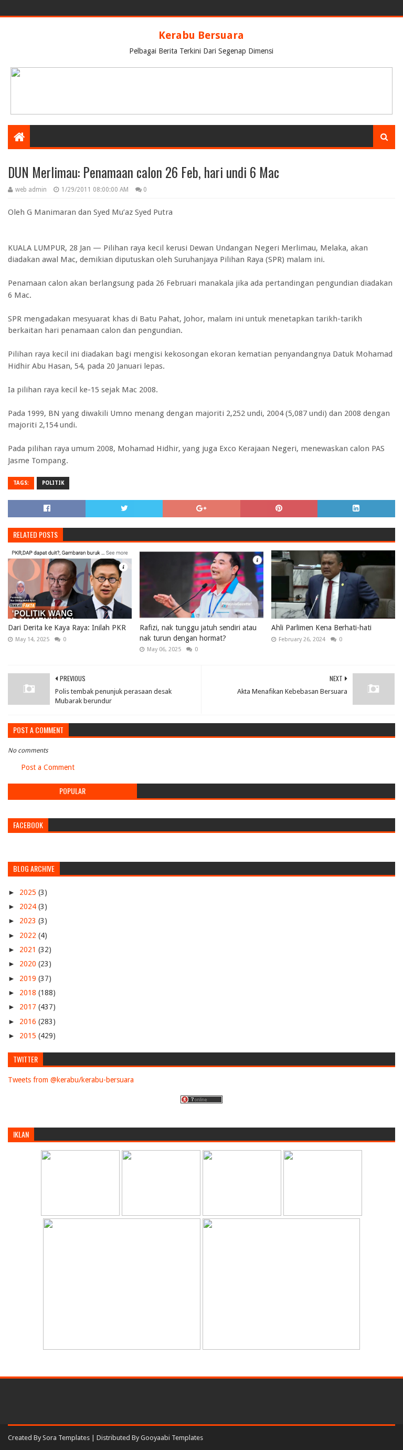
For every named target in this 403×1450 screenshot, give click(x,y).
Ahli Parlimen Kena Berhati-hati (321, 627)
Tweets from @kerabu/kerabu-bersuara (71, 1080)
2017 (28, 1007)
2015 (28, 1035)
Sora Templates (66, 1438)
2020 (28, 963)
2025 (28, 892)
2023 (28, 920)
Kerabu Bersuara (201, 35)
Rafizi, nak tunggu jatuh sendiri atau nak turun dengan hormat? (198, 632)
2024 (28, 906)
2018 (28, 992)
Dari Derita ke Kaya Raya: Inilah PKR (67, 627)
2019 (28, 978)
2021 (28, 949)
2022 (28, 935)
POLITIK (53, 483)
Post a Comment (48, 767)
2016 (28, 1021)
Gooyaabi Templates (172, 1438)
